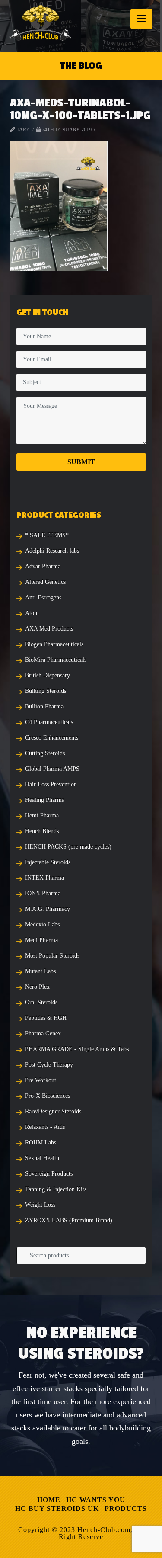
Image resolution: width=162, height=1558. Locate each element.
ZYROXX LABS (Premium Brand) (68, 1220)
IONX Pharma (42, 893)
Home (48, 1500)
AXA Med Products (49, 628)
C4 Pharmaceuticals (49, 722)
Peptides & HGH (46, 1018)
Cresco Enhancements (51, 737)
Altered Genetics (45, 582)
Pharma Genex (43, 1033)
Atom (32, 613)
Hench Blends (42, 831)
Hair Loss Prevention (51, 784)
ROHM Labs (40, 1142)
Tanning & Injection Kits (55, 1189)
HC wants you (95, 1500)
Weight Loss (40, 1205)
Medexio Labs (42, 924)
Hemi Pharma (42, 815)
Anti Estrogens (43, 597)
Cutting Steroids (45, 753)
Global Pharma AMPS (52, 769)
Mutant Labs (40, 971)
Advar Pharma (42, 566)
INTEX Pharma (44, 878)
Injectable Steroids (47, 862)
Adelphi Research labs (52, 551)
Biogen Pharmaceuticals (54, 644)
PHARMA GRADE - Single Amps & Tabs (77, 1049)
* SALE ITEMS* (47, 535)
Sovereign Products (49, 1173)
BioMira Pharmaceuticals (55, 660)
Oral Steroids (41, 1002)
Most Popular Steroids (52, 955)
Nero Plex (37, 987)
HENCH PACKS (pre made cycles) (68, 846)
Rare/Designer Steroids (53, 1111)
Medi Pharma (41, 940)
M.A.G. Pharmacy (47, 909)
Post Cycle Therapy (49, 1064)
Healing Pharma (44, 800)
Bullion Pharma (44, 706)
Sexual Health (42, 1158)
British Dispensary (47, 675)
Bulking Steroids (45, 691)
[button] (141, 19)
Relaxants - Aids (45, 1127)
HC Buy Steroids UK (57, 1508)
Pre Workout (40, 1080)
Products (126, 1508)
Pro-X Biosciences (47, 1096)
